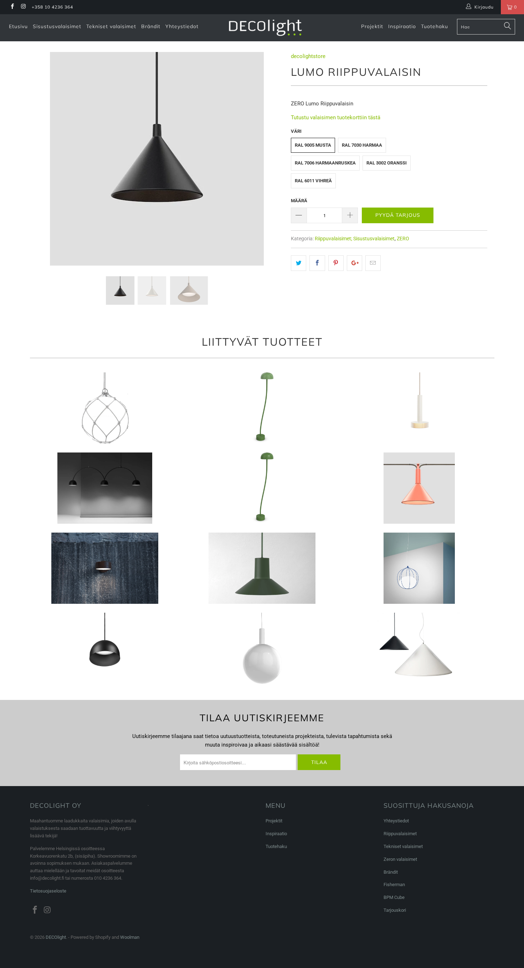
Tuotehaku (434, 26)
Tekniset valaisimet (111, 26)
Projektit (372, 26)
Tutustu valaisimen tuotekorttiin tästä (335, 117)
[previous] (43, 164)
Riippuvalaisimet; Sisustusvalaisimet (355, 238)
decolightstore (308, 56)
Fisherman (394, 884)
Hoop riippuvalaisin (419, 568)
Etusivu (18, 26)
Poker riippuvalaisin (419, 648)
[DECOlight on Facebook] (12, 7)
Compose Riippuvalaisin (262, 568)
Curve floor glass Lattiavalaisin (262, 408)
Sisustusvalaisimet (57, 26)
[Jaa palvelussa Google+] (354, 263)
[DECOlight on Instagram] (23, 7)
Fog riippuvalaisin (262, 648)
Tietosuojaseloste (48, 891)
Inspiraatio (402, 26)
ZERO (403, 238)
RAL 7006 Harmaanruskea (325, 163)
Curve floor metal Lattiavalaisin (262, 488)
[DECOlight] (265, 27)
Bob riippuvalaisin (105, 648)
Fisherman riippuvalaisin (105, 408)
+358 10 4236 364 (52, 7)
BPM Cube (394, 897)
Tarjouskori (395, 910)
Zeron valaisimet (400, 859)
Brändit (150, 26)
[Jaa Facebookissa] (317, 263)
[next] (270, 164)
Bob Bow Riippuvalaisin (105, 488)
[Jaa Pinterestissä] (336, 263)
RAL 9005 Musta (313, 145)
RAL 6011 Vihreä (313, 180)
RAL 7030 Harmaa (362, 145)
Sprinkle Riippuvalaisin (419, 408)
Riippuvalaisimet (400, 833)
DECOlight (56, 937)
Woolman (129, 937)
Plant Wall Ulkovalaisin (105, 568)
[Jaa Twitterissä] (298, 263)
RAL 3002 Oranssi (386, 163)
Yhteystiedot (182, 26)
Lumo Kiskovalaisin (419, 488)
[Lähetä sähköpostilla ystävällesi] (373, 263)
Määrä (299, 200)
